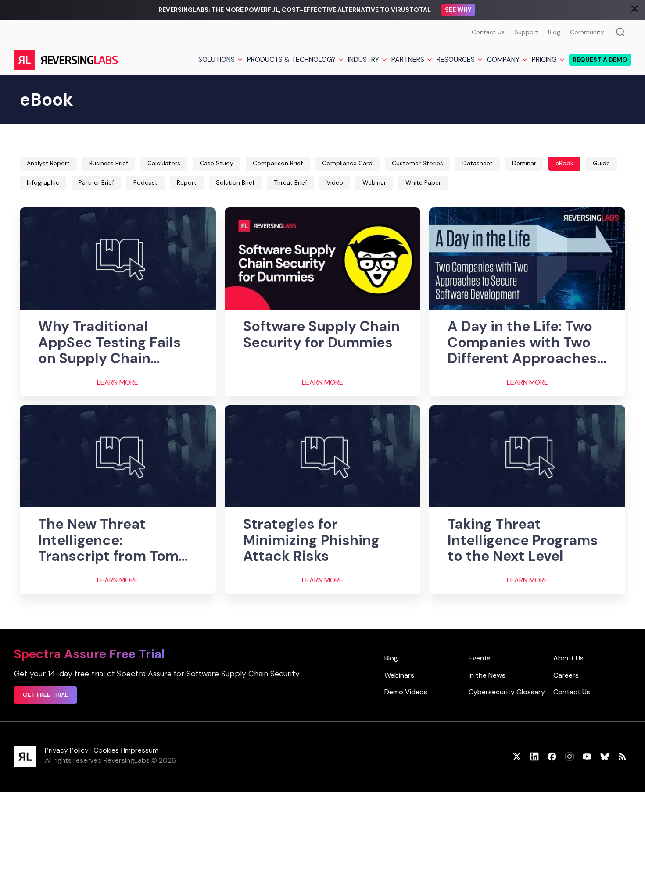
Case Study (216, 163)
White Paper (423, 182)
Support (526, 32)
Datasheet (477, 163)
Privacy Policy (67, 750)
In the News (487, 675)
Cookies (106, 750)
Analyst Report (48, 163)
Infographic (43, 182)
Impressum (141, 750)
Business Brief (108, 163)
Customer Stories (417, 163)
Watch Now (491, 10)
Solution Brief (235, 182)
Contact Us (488, 32)
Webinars (399, 675)
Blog (554, 32)
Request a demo (600, 60)
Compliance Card (347, 163)
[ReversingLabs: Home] (65, 59)
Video (334, 182)
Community (587, 32)
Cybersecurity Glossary (507, 691)
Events (480, 658)
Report (187, 182)
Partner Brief (96, 182)
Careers (566, 675)
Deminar (524, 163)
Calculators (163, 163)
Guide (601, 163)
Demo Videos (405, 691)
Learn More (117, 382)
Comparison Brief (278, 163)
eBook (564, 163)
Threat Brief (290, 182)
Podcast (145, 182)
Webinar (374, 182)
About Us (568, 658)
